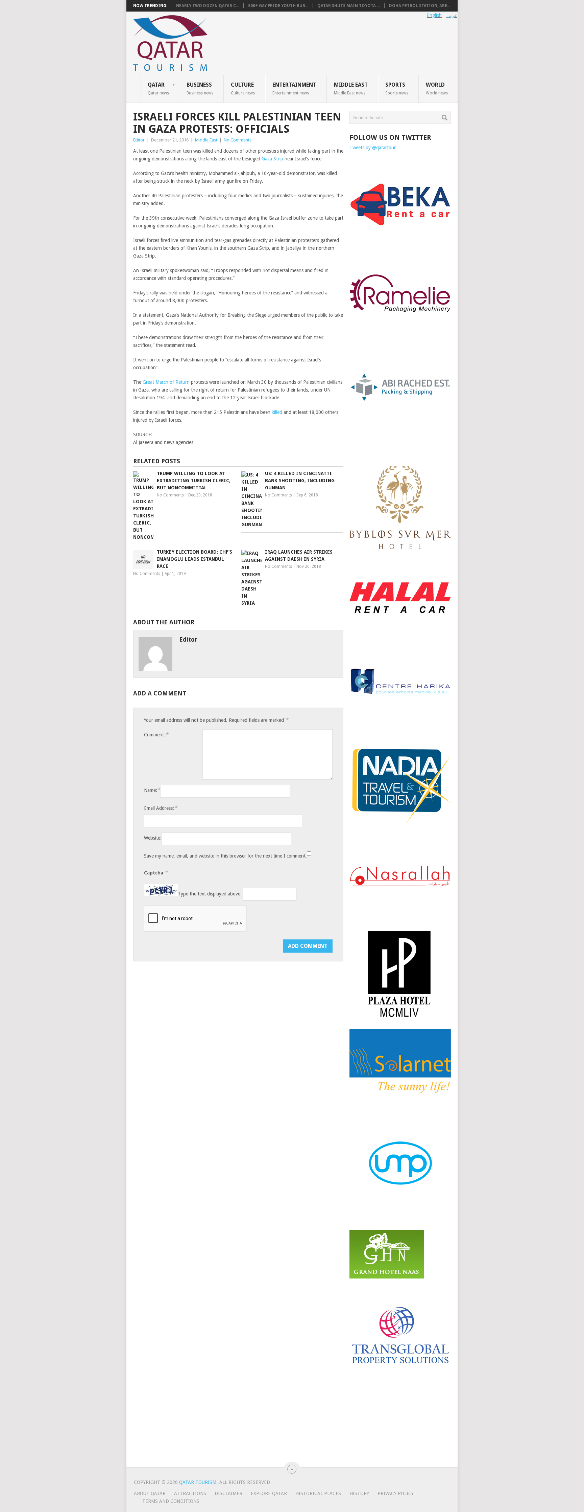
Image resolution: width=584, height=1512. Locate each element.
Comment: (156, 734)
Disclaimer (228, 1493)
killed (277, 412)
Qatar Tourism (197, 1482)
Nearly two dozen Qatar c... (207, 5)
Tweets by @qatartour (372, 147)
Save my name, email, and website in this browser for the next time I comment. (225, 856)
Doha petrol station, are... (419, 5)
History (359, 1493)
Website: (153, 838)
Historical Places (318, 1493)
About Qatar (150, 1493)
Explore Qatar (269, 1493)
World (437, 88)
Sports (396, 88)
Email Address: (160, 808)
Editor (139, 139)
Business (200, 88)
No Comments (237, 139)
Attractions (190, 1493)
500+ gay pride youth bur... (278, 5)
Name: (152, 790)
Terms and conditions (170, 1501)
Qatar (158, 88)
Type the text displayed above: (210, 894)
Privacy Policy (396, 1493)
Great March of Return (166, 382)
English (434, 15)
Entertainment (294, 88)
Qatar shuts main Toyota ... (348, 5)
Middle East (351, 88)
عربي (451, 15)
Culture (243, 88)
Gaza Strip (272, 158)
